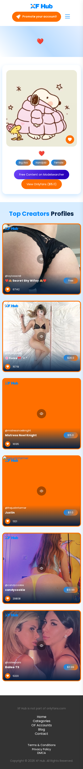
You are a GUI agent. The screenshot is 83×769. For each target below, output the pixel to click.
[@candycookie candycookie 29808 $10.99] (41, 568)
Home (41, 716)
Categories (41, 721)
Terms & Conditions (42, 745)
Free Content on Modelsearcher (41, 175)
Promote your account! (39, 16)
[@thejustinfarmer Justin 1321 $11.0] (15, 491)
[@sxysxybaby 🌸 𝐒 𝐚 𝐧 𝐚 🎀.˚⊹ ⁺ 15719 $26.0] (41, 336)
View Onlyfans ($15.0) (42, 184)
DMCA (41, 753)
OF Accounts (41, 725)
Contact (41, 733)
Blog (41, 729)
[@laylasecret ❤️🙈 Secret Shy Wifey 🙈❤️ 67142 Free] (41, 259)
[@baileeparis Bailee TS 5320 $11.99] (41, 645)
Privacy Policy (41, 749)
